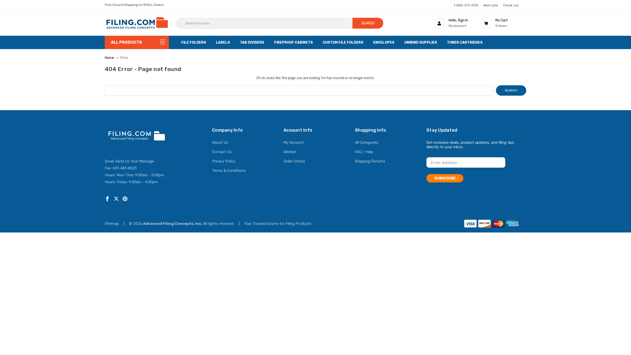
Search (367, 23)
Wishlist (290, 152)
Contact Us (222, 152)
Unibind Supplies (420, 42)
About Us (220, 142)
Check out (511, 5)
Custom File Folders (343, 42)
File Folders (193, 42)
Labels (223, 42)
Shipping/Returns (370, 161)
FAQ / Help (364, 152)
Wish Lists (490, 5)
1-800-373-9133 (466, 5)
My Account (293, 142)
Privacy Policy (223, 161)
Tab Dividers (252, 42)
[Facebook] (107, 198)
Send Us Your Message (134, 161)
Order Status (294, 161)
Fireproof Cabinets (293, 42)
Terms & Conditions (229, 170)
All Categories (366, 142)
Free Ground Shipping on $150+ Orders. (135, 5)
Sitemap (112, 223)
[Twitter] (116, 198)
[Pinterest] (125, 198)
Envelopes (383, 42)
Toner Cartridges (465, 42)
